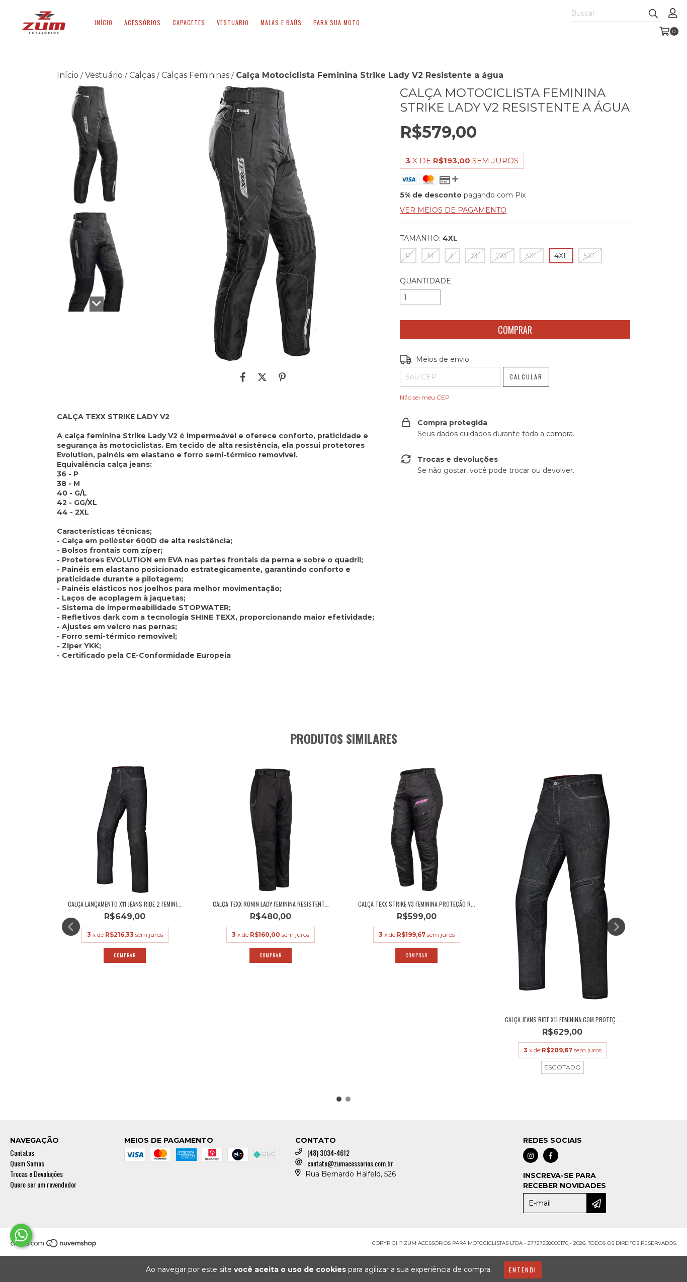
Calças (142, 75)
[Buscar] (653, 13)
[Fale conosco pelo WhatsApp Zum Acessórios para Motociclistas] (21, 1235)
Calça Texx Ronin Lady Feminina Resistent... (271, 904)
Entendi (523, 1269)
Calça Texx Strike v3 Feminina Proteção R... (416, 904)
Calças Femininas (195, 75)
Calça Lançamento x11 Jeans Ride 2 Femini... (125, 904)
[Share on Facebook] (242, 377)
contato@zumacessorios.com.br (350, 1163)
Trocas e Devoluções (36, 1173)
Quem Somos (27, 1163)
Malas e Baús (281, 22)
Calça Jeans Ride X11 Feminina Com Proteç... (562, 1019)
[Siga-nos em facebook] (550, 1155)
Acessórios (142, 22)
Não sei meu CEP (425, 397)
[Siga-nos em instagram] (530, 1155)
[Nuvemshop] (54, 1246)
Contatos (22, 1152)
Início (104, 22)
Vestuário (233, 22)
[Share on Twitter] (262, 377)
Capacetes (189, 22)
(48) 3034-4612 (328, 1152)
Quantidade (425, 280)
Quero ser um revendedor (43, 1184)
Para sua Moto (336, 22)
